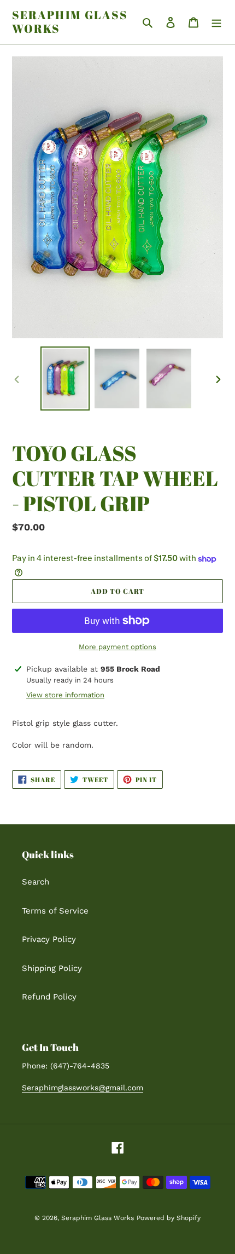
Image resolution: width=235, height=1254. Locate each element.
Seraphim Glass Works (70, 22)
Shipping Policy (52, 968)
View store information (65, 695)
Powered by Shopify (169, 1218)
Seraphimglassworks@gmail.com (82, 1087)
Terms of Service (55, 911)
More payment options (117, 647)
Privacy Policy (49, 939)
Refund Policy (49, 997)
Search (35, 882)
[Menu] (216, 22)
